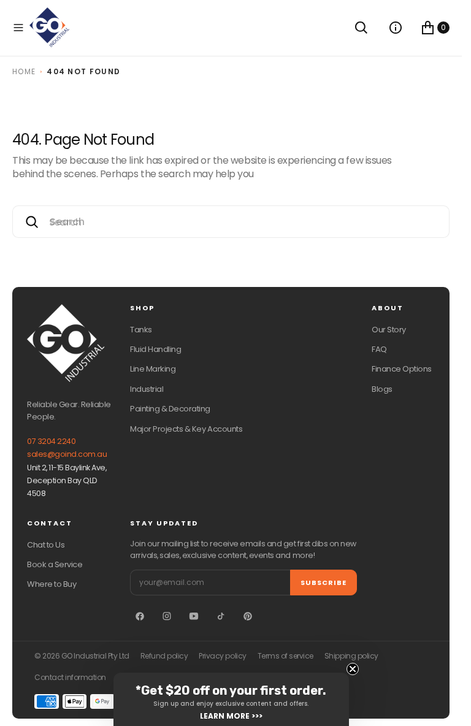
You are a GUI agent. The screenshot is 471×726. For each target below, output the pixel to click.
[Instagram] (167, 616)
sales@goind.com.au (67, 454)
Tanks (141, 329)
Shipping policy (351, 656)
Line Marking (152, 369)
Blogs (382, 389)
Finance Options (402, 369)
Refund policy (164, 656)
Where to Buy (51, 584)
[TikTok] (221, 616)
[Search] (361, 27)
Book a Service (54, 564)
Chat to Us (45, 545)
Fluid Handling (155, 349)
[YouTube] (194, 616)
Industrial (146, 389)
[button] (18, 27)
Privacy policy (222, 656)
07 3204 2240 (51, 441)
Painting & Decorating (170, 409)
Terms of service (285, 656)
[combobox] (231, 221)
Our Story (389, 329)
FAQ (379, 349)
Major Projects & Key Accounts (186, 429)
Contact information (70, 677)
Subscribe (324, 582)
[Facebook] (140, 616)
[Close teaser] (353, 669)
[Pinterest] (248, 616)
